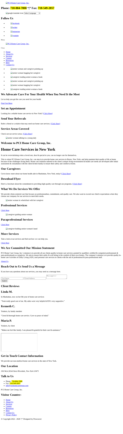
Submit (4, 281)
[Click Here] (47, 113)
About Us (9, 54)
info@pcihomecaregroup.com (17, 386)
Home (8, 52)
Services (9, 56)
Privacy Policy (11, 415)
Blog (7, 63)
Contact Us (10, 65)
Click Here (5, 210)
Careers (9, 58)
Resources (10, 60)
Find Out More (6, 103)
